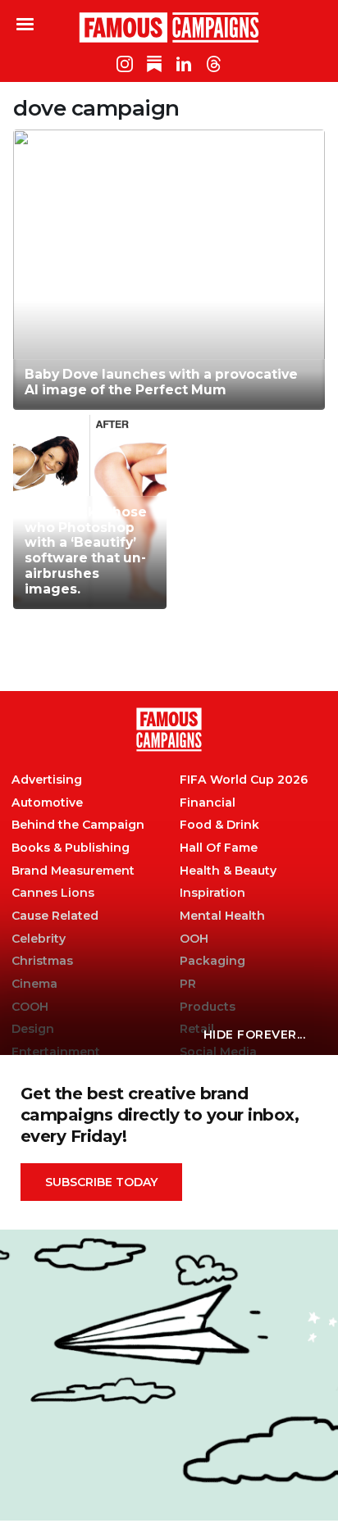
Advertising (46, 780)
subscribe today (101, 1182)
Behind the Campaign (77, 825)
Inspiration (212, 893)
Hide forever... (254, 1034)
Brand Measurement (73, 871)
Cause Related (54, 916)
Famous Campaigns (169, 27)
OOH (194, 939)
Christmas (42, 961)
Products (207, 1007)
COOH (29, 1007)
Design (32, 1029)
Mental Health (222, 916)
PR (188, 984)
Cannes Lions (52, 893)
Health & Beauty (228, 871)
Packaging (212, 961)
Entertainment (55, 1052)
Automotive (47, 803)
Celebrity (38, 939)
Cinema (34, 984)
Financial (207, 803)
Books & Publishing (70, 848)
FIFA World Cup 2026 (244, 780)
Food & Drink (219, 825)
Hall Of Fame (219, 848)
